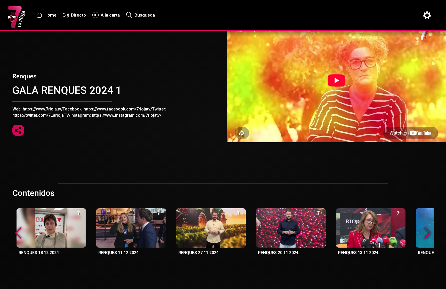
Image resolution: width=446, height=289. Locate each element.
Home (50, 15)
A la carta (110, 15)
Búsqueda (144, 15)
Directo (78, 15)
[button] (427, 233)
